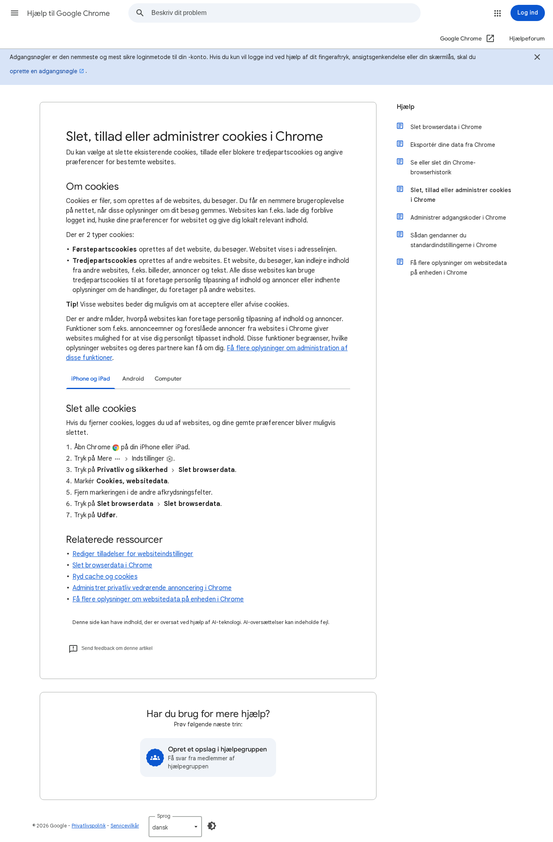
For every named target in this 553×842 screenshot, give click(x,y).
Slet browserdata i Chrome (112, 565)
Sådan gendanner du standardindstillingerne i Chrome (453, 240)
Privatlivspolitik (89, 826)
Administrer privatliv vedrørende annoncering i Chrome (152, 588)
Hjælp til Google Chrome (68, 13)
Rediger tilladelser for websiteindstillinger (133, 554)
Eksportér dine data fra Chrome (452, 144)
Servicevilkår (125, 826)
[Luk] (537, 58)
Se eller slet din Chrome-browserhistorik (443, 167)
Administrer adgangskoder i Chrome (458, 217)
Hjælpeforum (527, 38)
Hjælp (406, 107)
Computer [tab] (168, 378)
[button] (14, 13)
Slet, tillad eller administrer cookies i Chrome (460, 194)
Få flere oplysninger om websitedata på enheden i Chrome (158, 599)
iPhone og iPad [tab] (90, 378)
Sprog (163, 816)
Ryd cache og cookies (105, 577)
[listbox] (175, 826)
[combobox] (285, 13)
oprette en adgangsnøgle (43, 71)
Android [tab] (133, 378)
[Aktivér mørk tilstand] (211, 826)
